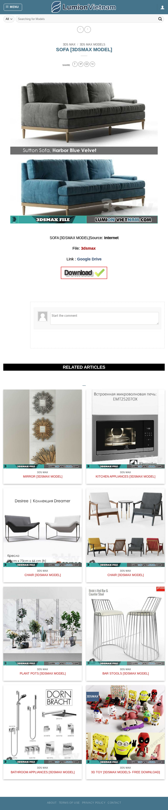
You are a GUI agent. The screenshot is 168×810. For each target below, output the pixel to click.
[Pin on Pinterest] (86, 64)
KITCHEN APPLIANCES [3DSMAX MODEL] (125, 476)
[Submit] (160, 19)
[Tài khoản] (162, 7)
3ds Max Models (92, 44)
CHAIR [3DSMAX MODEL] (42, 575)
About (52, 802)
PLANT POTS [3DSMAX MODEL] (43, 673)
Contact (114, 802)
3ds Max (69, 44)
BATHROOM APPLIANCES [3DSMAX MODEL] (43, 772)
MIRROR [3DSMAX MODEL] (42, 476)
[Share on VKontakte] (92, 64)
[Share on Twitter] (80, 64)
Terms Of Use (69, 802)
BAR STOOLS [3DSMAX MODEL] (125, 673)
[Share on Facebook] (74, 64)
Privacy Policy (94, 802)
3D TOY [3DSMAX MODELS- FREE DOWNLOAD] (125, 772)
